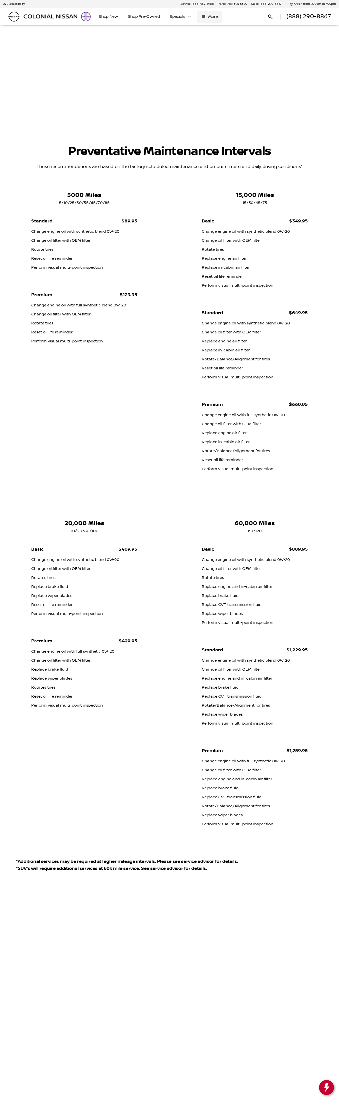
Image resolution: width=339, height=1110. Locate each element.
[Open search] (270, 17)
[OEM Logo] (14, 17)
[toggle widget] (326, 1087)
